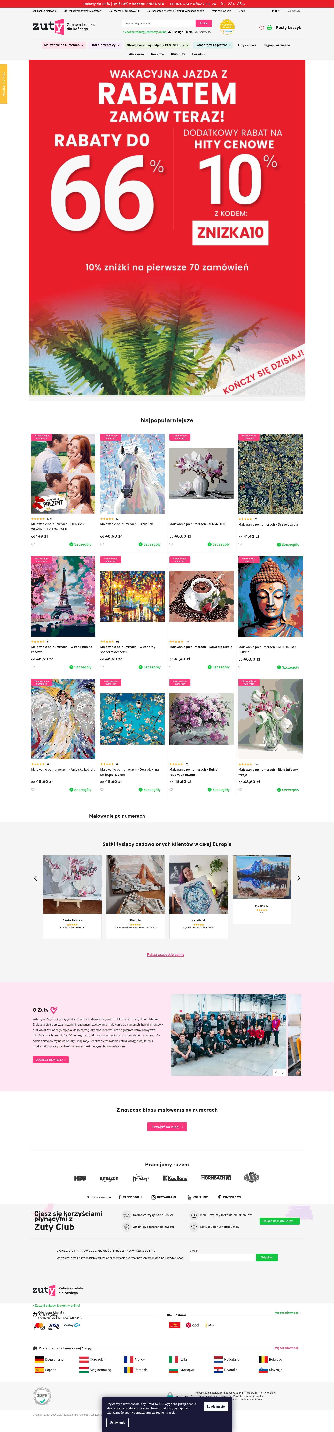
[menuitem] (64, 45)
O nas (241, 10)
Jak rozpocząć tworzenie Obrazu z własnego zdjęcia (175, 10)
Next (282, 1072)
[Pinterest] (58, 1328)
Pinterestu (233, 1197)
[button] (33, 228)
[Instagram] (42, 1328)
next (297, 878)
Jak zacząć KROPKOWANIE (124, 10)
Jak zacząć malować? (45, 10)
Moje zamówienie (221, 10)
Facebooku (132, 1197)
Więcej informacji (286, 1313)
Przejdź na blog (165, 1126)
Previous (276, 1072)
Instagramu (167, 1197)
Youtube (200, 1197)
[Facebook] (35, 1328)
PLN (274, 10)
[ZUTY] (58, 1291)
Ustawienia (117, 1422)
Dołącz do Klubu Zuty (278, 1221)
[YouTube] (50, 1328)
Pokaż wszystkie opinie (165, 954)
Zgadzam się (216, 1406)
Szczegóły (82, 544)
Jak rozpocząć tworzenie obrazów (83, 10)
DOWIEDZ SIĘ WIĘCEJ (49, 1059)
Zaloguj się (267, 1257)
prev (36, 878)
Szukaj (204, 23)
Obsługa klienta (182, 32)
